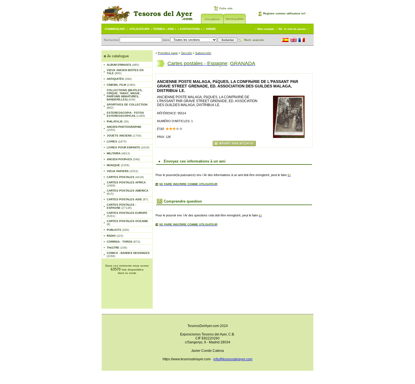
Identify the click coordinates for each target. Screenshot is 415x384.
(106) (117, 247)
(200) (118, 229)
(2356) (118, 165)
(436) (125, 95)
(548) (123, 159)
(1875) (116, 141)
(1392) (121, 84)
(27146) (121, 206)
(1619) (128, 147)
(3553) (122, 171)
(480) (123, 64)
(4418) (125, 177)
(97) (127, 199)
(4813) (118, 153)
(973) (123, 241)
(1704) (124, 135)
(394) (119, 78)
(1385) (126, 114)
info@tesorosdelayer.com (232, 359)
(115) (115, 235)
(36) (118, 121)
